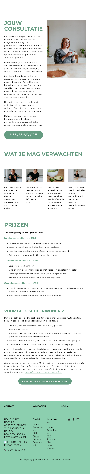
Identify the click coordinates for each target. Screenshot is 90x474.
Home (36, 424)
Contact (67, 460)
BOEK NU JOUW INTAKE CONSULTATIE (24, 135)
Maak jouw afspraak (51, 445)
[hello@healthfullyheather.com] (78, 419)
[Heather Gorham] (69, 419)
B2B (35, 433)
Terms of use (41, 460)
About (36, 436)
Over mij (51, 439)
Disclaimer (56, 460)
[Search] (5, 3)
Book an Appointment (38, 442)
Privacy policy (25, 460)
